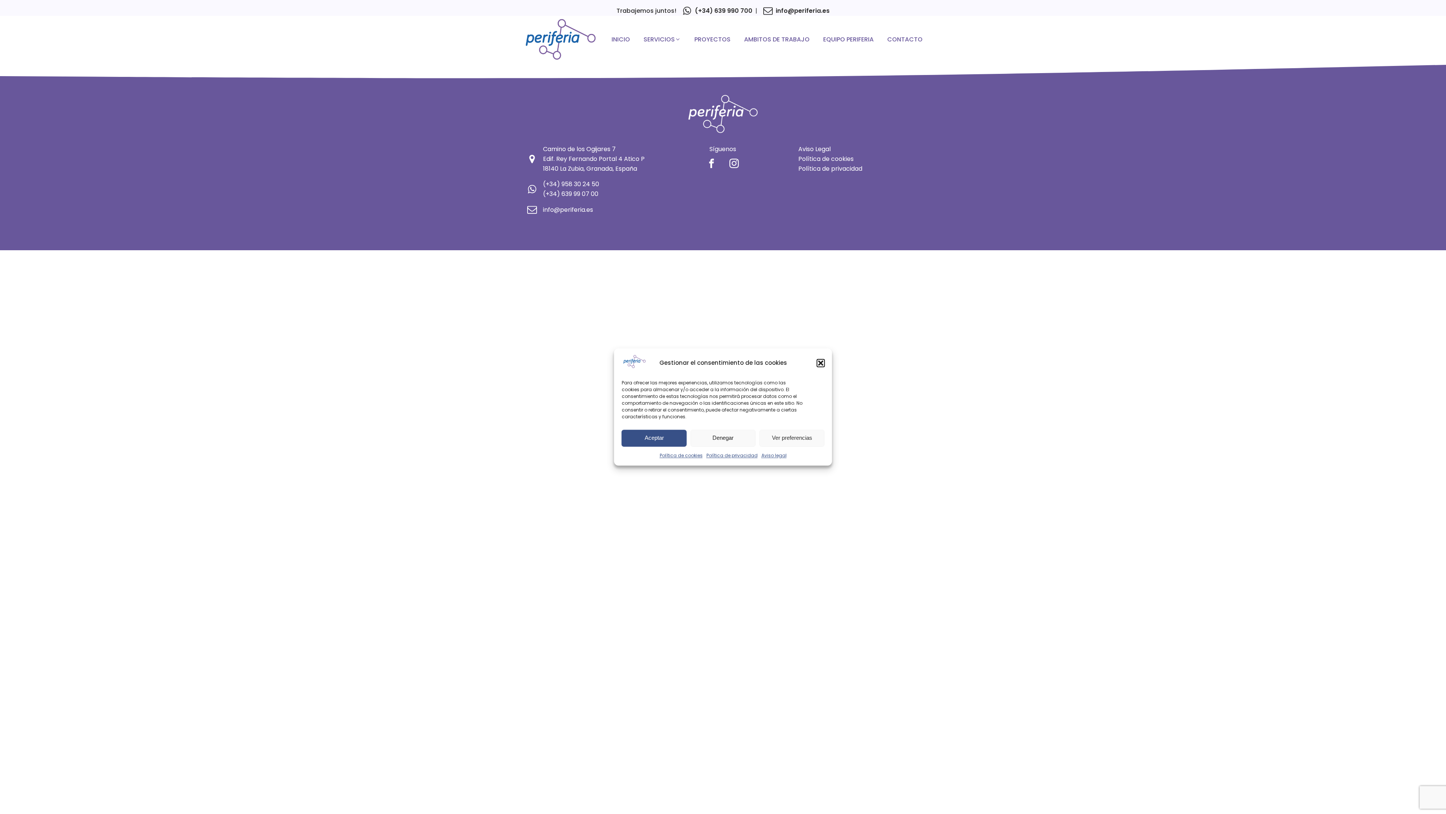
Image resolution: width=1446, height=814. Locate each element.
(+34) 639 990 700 (723, 10)
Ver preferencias (792, 438)
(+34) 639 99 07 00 (570, 194)
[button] (821, 363)
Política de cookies (681, 455)
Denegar (723, 438)
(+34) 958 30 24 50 (571, 184)
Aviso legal (774, 455)
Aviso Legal (814, 149)
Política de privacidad (732, 455)
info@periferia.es (803, 10)
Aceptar (654, 438)
